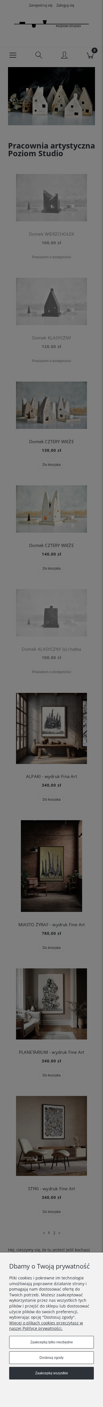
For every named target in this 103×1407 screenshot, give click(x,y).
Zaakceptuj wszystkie (51, 1373)
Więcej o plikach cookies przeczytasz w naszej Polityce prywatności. (46, 1325)
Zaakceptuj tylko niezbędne (51, 1342)
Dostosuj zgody (51, 1358)
